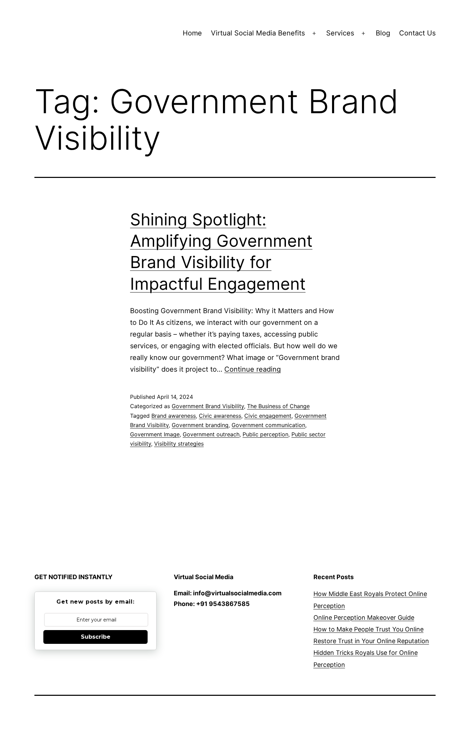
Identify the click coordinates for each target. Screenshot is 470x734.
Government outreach (211, 434)
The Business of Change (278, 406)
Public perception (265, 434)
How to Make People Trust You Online (368, 629)
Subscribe (95, 637)
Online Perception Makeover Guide (363, 617)
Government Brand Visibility (208, 406)
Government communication (268, 425)
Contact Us (417, 33)
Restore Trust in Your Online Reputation (371, 641)
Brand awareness (173, 415)
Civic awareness (220, 415)
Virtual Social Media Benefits (258, 33)
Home (192, 33)
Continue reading (252, 369)
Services (340, 33)
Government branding (200, 425)
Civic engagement (267, 415)
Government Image (155, 434)
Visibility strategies (179, 443)
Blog (383, 33)
